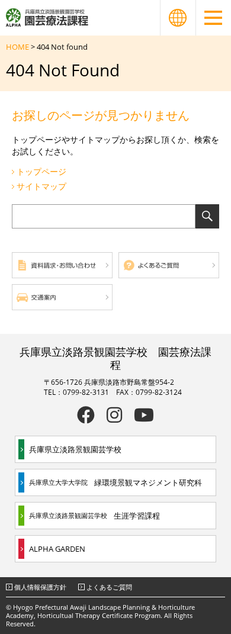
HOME (17, 46)
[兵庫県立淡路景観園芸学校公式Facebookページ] (86, 415)
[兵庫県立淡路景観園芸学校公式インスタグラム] (114, 415)
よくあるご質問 (109, 587)
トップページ (41, 171)
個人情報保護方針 (40, 587)
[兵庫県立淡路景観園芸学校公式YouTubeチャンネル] (144, 415)
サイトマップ (41, 186)
